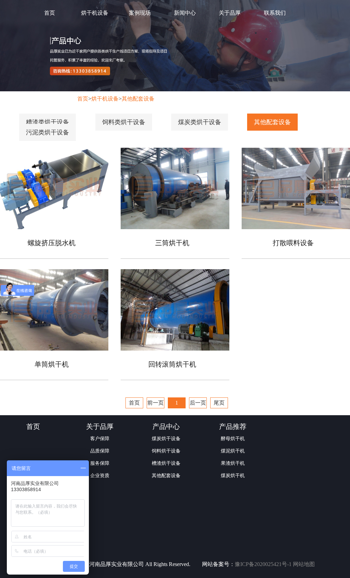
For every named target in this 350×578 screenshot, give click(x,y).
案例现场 (140, 13)
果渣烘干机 (233, 463)
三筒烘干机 (172, 243)
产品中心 (166, 426)
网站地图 (304, 564)
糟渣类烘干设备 (47, 122)
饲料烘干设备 (166, 451)
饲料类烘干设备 (123, 122)
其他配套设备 (138, 99)
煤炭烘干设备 (166, 438)
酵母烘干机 (233, 438)
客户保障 (99, 438)
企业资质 (99, 475)
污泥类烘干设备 (47, 132)
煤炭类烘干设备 (199, 122)
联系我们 (275, 13)
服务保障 (99, 463)
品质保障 (99, 451)
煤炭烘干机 (233, 475)
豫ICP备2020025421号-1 (263, 564)
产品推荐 (232, 426)
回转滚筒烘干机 (172, 364)
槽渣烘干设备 (166, 463)
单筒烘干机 (52, 364)
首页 (49, 13)
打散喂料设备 (293, 243)
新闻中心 (185, 13)
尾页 (219, 403)
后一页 (198, 403)
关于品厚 (230, 13)
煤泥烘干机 (233, 451)
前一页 (155, 403)
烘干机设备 (94, 13)
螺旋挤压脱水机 (52, 243)
